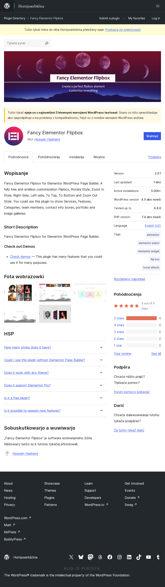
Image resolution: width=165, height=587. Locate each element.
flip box (155, 259)
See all (156, 354)
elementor (153, 234)
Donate (132, 498)
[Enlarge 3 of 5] (101, 289)
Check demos (20, 257)
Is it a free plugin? (17, 398)
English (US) (153, 225)
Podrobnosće (18, 157)
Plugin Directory (14, 18)
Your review (122, 354)
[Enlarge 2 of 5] (66, 289)
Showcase (52, 483)
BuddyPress (15, 539)
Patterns (50, 505)
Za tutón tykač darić (129, 430)
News (8, 490)
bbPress (12, 532)
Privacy (9, 505)
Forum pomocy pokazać (132, 392)
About (8, 483)
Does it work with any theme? (26, 373)
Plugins (49, 498)
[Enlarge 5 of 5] (66, 310)
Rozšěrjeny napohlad (129, 279)
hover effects (151, 267)
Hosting (9, 498)
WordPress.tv (96, 505)
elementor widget (148, 251)
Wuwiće (99, 157)
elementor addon (149, 243)
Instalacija (76, 157)
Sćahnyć (152, 136)
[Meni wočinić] (158, 6)
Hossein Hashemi (47, 139)
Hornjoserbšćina (25, 557)
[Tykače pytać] (47, 43)
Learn (89, 483)
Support (90, 490)
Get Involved (134, 483)
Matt (9, 525)
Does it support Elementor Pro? (27, 385)
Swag (131, 505)
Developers (93, 498)
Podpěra (154, 157)
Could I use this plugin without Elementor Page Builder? (44, 360)
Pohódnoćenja (49, 157)
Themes (50, 490)
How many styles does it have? (27, 347)
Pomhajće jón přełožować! (123, 29)
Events (130, 490)
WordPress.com (17, 518)
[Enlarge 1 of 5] (30, 289)
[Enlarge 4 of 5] (30, 310)
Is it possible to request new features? (32, 411)
